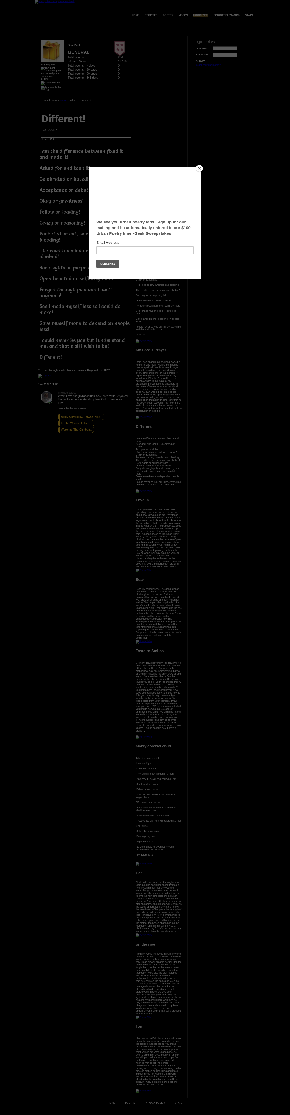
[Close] (199, 168)
